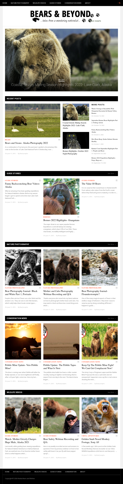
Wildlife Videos (39, 3)
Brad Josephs (24, 153)
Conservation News (73, 3)
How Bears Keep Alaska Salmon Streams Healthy (105, 140)
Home (5, 3)
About (88, 3)
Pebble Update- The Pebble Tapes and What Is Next (59, 366)
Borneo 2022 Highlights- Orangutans (61, 220)
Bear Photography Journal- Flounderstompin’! (95, 292)
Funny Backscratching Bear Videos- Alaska (103, 131)
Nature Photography (20, 3)
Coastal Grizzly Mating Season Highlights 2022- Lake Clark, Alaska (61, 85)
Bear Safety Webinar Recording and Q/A (60, 440)
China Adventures (90, 436)
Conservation (71, 471)
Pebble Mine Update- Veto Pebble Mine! (21, 366)
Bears (61, 80)
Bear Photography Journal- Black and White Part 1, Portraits (21, 292)
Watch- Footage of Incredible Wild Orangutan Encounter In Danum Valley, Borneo (104, 111)
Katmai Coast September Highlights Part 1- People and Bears (105, 149)
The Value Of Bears (91, 183)
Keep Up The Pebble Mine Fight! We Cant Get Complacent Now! (98, 366)
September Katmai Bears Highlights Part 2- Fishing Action (105, 121)
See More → (112, 173)
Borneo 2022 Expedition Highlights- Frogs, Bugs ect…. (104, 159)
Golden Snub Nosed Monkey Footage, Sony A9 (96, 440)
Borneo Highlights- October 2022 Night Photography (75, 152)
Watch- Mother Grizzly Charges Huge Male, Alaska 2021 (20, 440)
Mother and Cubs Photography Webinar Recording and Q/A (58, 292)
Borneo (46, 217)
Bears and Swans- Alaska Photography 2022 (26, 143)
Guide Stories (55, 3)
